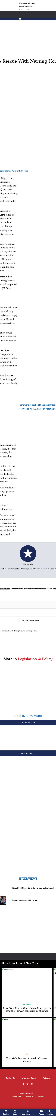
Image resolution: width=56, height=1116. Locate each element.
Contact (50, 1114)
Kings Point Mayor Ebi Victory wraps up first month (33, 888)
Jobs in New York (28, 716)
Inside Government (27, 1114)
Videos (41, 1114)
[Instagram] (32, 1084)
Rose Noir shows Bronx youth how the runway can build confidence (27, 1009)
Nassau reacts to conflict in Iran (25, 900)
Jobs (15, 1114)
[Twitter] (27, 1084)
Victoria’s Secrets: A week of (27, 1059)
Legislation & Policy (35, 659)
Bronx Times (27, 1004)
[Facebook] (24, 1084)
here (11, 509)
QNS (27, 1054)
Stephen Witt (28, 564)
